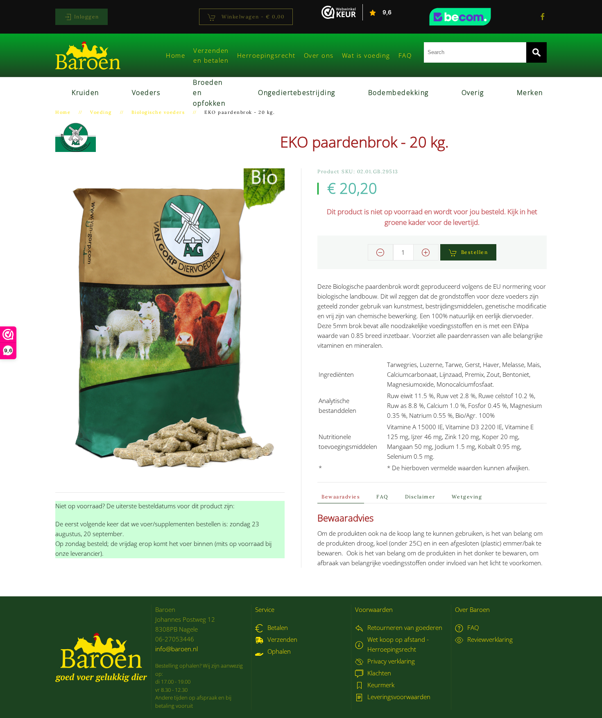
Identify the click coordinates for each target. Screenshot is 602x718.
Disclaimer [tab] (420, 497)
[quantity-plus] (426, 252)
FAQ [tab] (382, 497)
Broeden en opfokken (209, 93)
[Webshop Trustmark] (475, 16)
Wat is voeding (366, 55)
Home (175, 55)
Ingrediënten (336, 374)
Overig (473, 92)
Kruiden (85, 92)
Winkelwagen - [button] (252, 17)
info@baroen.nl (176, 649)
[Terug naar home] (87, 55)
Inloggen (85, 17)
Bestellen (474, 252)
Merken (530, 92)
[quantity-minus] (380, 252)
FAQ (405, 55)
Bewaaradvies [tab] (340, 497)
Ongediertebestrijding (296, 92)
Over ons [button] (319, 55)
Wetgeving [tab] (467, 497)
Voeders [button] (146, 92)
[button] (170, 325)
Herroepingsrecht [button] (266, 55)
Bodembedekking (398, 92)
